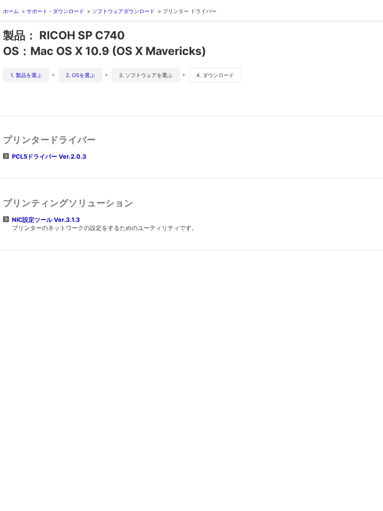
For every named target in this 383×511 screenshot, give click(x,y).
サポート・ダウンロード (55, 11)
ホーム (11, 11)
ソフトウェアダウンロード (123, 11)
